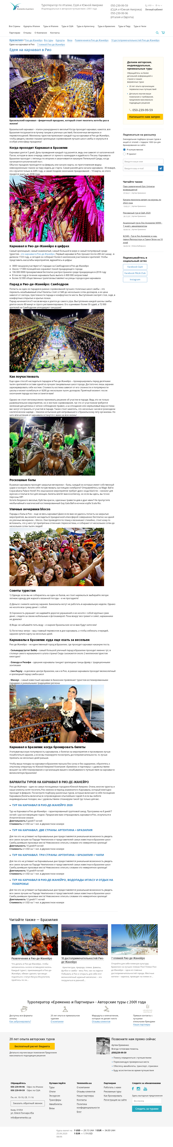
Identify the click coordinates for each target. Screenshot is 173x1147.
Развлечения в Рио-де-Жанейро (92, 40)
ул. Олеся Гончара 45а (22, 1112)
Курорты (60, 40)
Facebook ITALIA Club (135, 273)
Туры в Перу (124, 26)
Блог (79, 1111)
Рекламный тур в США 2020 (137, 212)
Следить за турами (146, 1108)
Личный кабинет (154, 9)
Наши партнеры (141, 1024)
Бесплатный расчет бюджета (32, 1046)
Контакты (55, 32)
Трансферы (55, 1099)
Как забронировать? (20, 1021)
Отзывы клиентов (101, 1021)
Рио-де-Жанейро (34, 40)
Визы (52, 1108)
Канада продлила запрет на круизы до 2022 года (142, 201)
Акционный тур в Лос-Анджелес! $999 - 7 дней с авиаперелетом (142, 224)
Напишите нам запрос (144, 117)
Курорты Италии (32, 26)
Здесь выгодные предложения (147, 1095)
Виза (69, 40)
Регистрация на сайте (115, 1099)
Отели (52, 1091)
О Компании (41, 32)
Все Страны (14, 26)
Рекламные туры (112, 1091)
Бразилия (16, 40)
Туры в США (67, 26)
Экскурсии (54, 1095)
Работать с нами (112, 1087)
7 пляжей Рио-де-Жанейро (51, 44)
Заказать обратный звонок (27, 1103)
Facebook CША (135, 266)
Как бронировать (113, 1095)
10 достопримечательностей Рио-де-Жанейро (135, 40)
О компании (57, 1021)
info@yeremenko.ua (21, 1117)
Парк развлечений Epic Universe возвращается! (139, 188)
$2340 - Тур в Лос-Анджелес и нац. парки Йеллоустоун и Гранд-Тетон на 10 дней (143, 239)
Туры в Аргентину (85, 26)
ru (158, 5)
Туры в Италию (50, 26)
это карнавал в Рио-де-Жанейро (38, 253)
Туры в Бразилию (106, 26)
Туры (51, 1087)
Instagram (135, 279)
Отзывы (27, 32)
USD (149, 5)
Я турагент (131, 154)
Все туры (48, 40)
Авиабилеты (55, 1104)
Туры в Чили (140, 26)
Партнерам (14, 32)
